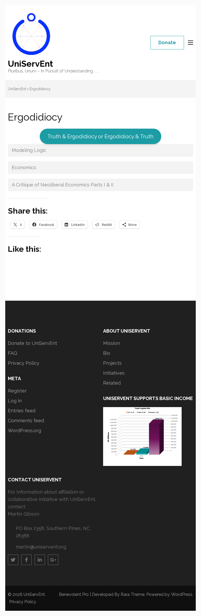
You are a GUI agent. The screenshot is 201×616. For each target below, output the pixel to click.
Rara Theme (132, 594)
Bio (106, 353)
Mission (111, 343)
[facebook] (26, 560)
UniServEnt (30, 64)
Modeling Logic (29, 150)
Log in (15, 400)
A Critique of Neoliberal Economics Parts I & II (63, 184)
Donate (167, 42)
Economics (24, 167)
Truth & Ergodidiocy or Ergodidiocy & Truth (100, 136)
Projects (112, 363)
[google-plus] (53, 560)
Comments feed (26, 420)
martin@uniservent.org (41, 547)
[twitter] (13, 560)
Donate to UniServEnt (32, 343)
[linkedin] (40, 560)
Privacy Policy (23, 363)
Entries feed (21, 410)
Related (112, 383)
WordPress (181, 594)
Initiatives (114, 373)
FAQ (12, 353)
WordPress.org (24, 430)
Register (17, 390)
